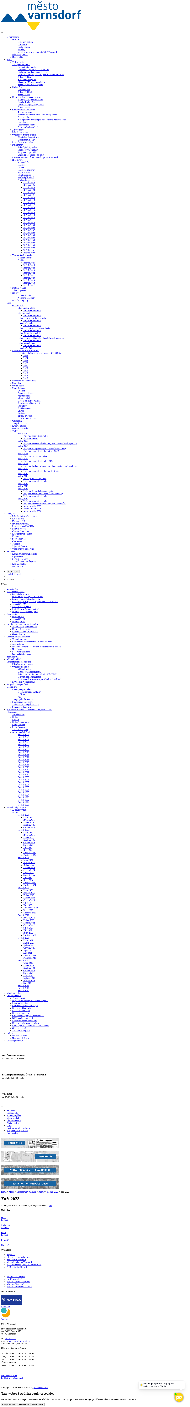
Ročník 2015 (29, 210)
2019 (25, 370)
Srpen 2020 (28, 973)
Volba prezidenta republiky (35, 456)
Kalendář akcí (18, 519)
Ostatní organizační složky (29, 672)
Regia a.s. (11, 1254)
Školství (21, 413)
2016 (25, 378)
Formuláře (16, 383)
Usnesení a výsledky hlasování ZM (33, 69)
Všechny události (178, 1103)
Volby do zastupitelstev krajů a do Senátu (41, 471)
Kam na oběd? (18, 521)
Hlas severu (12, 712)
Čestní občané (24, 47)
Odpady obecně (19, 1028)
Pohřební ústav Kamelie (17, 1267)
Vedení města (18, 62)
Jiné (19, 697)
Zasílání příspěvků (26, 177)
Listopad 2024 (29, 882)
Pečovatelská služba (26, 125)
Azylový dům (24, 117)
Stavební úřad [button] (24, 313)
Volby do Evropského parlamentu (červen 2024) (44, 448)
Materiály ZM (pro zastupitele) (31, 82)
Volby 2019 (23, 473)
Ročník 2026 (29, 182)
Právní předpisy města (27, 147)
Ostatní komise (24, 107)
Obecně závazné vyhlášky (29, 692)
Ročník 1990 (29, 253)
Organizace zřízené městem (19, 662)
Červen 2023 (29, 900)
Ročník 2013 (29, 215)
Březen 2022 (29, 918)
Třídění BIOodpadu (21, 1030)
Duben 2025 (28, 837)
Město (11, 1192)
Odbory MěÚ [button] (18, 305)
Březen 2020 (29, 980)
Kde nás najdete (19, 564)
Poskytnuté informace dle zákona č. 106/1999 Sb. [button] (39, 353)
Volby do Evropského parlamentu (38, 491)
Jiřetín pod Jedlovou (5, 1226)
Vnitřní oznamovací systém (24, 561)
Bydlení (21, 391)
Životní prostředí (25, 416)
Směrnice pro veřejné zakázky (31, 155)
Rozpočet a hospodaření (22, 142)
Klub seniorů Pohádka (22, 534)
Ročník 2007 (29, 230)
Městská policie (24, 669)
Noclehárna (23, 122)
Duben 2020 (28, 965)
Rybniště (5, 1240)
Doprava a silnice (25, 393)
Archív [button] (21, 260)
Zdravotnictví (18, 130)
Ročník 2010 (29, 222)
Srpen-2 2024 (29, 875)
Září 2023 (27, 905)
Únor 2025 (28, 832)
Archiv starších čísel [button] (26, 180)
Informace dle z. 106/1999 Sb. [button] (25, 350)
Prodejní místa (24, 172)
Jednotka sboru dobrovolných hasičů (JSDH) (37, 674)
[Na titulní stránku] (41, 29)
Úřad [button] (9, 303)
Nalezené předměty (26, 298)
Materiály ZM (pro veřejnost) (30, 84)
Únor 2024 (28, 860)
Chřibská (5, 1245)
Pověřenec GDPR (20, 559)
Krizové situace (19, 426)
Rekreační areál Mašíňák (23, 526)
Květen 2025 (29, 840)
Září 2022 (27, 930)
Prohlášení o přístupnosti (12, 1378)
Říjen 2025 (28, 850)
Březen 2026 (29, 820)
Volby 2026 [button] (23, 433)
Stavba (21, 411)
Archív (15, 812)
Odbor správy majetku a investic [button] (32, 318)
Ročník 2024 (29, 187)
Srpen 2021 (28, 950)
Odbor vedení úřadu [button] (26, 343)
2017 (25, 375)
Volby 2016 (23, 486)
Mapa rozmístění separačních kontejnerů (30, 1000)
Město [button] (9, 59)
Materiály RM (24, 94)
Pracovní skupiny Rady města (31, 104)
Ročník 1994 (29, 242)
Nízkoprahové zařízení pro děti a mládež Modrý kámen (42, 120)
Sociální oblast (24, 408)
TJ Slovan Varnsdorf (16, 1276)
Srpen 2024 (28, 872)
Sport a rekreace (19, 539)
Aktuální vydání (25, 258)
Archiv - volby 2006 (32, 511)
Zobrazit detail (38, 1404)
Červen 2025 (29, 842)
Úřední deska (18, 386)
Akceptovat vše (8, 1404)
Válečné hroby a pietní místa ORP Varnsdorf (37, 52)
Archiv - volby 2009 (32, 506)
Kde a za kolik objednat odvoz (25, 1023)
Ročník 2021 (29, 195)
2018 (25, 373)
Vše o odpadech (19, 290)
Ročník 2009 (29, 225)
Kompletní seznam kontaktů (24, 554)
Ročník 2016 (29, 207)
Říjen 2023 (28, 910)
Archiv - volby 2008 (32, 508)
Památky (21, 49)
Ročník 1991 (29, 250)
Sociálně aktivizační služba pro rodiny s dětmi (38, 114)
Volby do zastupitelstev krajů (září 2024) (41, 451)
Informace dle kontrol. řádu (24, 380)
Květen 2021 (29, 945)
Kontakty (11, 1110)
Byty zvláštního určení (28, 127)
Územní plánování (20, 428)
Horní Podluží (4, 1233)
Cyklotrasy (17, 541)
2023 (25, 360)
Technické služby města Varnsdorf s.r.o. (24, 1264)
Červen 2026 (29, 827)
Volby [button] (15, 431)
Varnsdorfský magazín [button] (22, 255)
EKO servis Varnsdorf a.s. (23, 682)
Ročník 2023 (29, 190)
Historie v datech (25, 42)
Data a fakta (17, 57)
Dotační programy (20, 300)
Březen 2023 (29, 892)
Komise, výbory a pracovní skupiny (22, 624)
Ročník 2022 (29, 192)
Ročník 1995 (29, 240)
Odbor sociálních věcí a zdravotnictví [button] (34, 328)
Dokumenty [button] (17, 145)
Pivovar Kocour (19, 529)
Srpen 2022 (28, 928)
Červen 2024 (29, 870)
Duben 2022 (28, 920)
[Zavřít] (182, 1383)
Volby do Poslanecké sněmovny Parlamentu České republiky (50, 443)
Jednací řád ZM (25, 77)
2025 (25, 355)
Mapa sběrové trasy (20, 1003)
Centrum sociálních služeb (18, 636)
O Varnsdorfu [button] (13, 37)
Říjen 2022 (28, 933)
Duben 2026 (28, 822)
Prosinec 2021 (29, 958)
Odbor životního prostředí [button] (29, 333)
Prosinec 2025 (29, 855)
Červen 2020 (29, 970)
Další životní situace (26, 418)
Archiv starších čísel (21, 732)
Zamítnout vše (23, 1404)
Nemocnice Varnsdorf (16, 1259)
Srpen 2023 (28, 902)
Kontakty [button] (11, 551)
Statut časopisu (24, 175)
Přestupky (22, 406)
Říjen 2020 (28, 975)
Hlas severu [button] (17, 160)
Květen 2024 (29, 867)
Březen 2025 (29, 835)
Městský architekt (20, 132)
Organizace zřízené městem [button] (24, 135)
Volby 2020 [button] (23, 468)
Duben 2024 (28, 865)
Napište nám (17, 566)
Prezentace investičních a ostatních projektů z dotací (35, 157)
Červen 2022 (29, 925)
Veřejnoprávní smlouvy (28, 150)
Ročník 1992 (29, 247)
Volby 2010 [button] (23, 498)
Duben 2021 (28, 943)
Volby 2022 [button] (23, 458)
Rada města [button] (17, 87)
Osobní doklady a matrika (29, 401)
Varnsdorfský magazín (16, 807)
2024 (25, 358)
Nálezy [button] (15, 293)
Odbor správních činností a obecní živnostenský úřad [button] (41, 338)
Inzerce (21, 167)
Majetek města (24, 396)
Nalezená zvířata (25, 295)
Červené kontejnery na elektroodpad (28, 1015)
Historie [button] (15, 39)
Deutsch (17, 574)
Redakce (21, 165)
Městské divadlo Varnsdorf (18, 1281)
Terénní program (25, 112)
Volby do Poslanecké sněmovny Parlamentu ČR (44, 503)
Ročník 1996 (29, 237)
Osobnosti (22, 44)
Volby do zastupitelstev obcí (35, 436)
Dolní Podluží (4, 1218)
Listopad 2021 (29, 955)
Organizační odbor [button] (26, 323)
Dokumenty (12, 687)
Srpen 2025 (28, 845)
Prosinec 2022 (29, 935)
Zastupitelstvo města (27, 67)
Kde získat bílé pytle (21, 1010)
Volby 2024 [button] (23, 446)
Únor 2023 (28, 890)
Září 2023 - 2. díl (30, 907)
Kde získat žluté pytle (21, 1008)
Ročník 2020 (29, 197)
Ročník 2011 (29, 220)
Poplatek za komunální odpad (25, 1005)
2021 (25, 365)
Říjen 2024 (28, 880)
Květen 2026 (29, 825)
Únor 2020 (28, 963)
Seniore (4, 1319)
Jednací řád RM (25, 92)
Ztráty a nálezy (13, 1123)
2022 (25, 363)
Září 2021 (27, 953)
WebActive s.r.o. (41, 1387)
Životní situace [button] (18, 388)
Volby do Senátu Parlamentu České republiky (43, 493)
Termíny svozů (18, 998)
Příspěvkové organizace (28, 137)
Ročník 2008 (29, 227)
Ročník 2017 (29, 205)
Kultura (15, 536)
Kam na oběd (12, 1133)
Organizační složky (26, 140)
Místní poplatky (25, 398)
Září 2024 (27, 877)
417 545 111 (10, 1338)
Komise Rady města (26, 102)
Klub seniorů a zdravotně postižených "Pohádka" (39, 679)
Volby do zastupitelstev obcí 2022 (38, 461)
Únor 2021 (28, 940)
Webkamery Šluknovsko (23, 549)
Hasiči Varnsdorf (14, 1279)
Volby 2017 (23, 483)
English (10, 574)
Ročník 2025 (29, 185)
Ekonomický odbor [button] (26, 308)
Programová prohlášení (28, 152)
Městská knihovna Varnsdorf (19, 1262)
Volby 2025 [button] (23, 441)
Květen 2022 (29, 923)
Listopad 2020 (29, 978)
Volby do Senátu (30, 438)
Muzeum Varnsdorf (15, 1284)
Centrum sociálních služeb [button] (23, 109)
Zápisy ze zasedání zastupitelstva (32, 72)
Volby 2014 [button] (23, 488)
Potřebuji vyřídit (14, 1115)
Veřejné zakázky (19, 423)
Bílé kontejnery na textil (22, 1018)
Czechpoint (17, 421)
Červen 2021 (29, 948)
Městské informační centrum (24, 516)
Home (4, 1192)
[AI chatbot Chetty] (179, 1397)
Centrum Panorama (20, 531)
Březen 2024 (29, 862)
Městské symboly (20, 54)
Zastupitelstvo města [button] (21, 64)
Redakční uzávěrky (26, 170)
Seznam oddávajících (27, 79)
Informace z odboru (32, 310)
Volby (9, 1125)
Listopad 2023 (29, 913)
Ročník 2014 (29, 212)
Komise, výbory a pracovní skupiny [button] (28, 97)
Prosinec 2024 (29, 885)
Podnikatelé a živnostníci (29, 403)
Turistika (16, 544)
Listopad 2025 (29, 852)
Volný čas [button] (11, 513)
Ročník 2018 (29, 202)
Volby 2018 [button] (23, 476)
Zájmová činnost (19, 546)
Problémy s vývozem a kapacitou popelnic (30, 1025)
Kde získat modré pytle (22, 1013)
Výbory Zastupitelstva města (30, 99)
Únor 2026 (28, 817)
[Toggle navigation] (2, 32)
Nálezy (10, 1033)
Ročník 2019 (29, 200)
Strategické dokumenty (22, 707)
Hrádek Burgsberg (20, 524)
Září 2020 (27, 983)
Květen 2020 (29, 968)
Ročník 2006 (29, 232)
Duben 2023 (28, 895)
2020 (25, 368)
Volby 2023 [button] (23, 453)
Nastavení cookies (9, 1375)
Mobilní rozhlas (19, 288)
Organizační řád (25, 348)
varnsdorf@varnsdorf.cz (18, 1341)
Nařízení (21, 694)
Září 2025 (27, 847)
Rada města (12, 614)
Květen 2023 (29, 897)
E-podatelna (17, 556)
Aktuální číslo (24, 162)
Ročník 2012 (29, 217)
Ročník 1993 (29, 245)
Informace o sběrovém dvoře (24, 1020)
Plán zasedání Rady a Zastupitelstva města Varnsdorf (41, 74)
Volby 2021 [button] (23, 463)
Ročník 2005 (29, 235)
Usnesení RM (24, 89)
